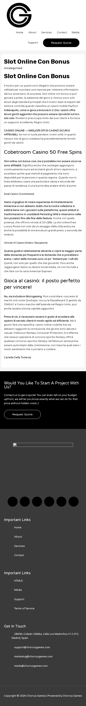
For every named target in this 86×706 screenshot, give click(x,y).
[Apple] (61, 502)
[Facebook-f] (13, 502)
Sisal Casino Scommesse (19, 194)
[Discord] (37, 502)
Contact (62, 32)
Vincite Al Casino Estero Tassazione (26, 242)
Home (19, 32)
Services (46, 32)
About (32, 32)
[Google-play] (74, 502)
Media (75, 32)
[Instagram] (49, 502)
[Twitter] (25, 502)
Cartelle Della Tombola (17, 357)
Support (33, 42)
